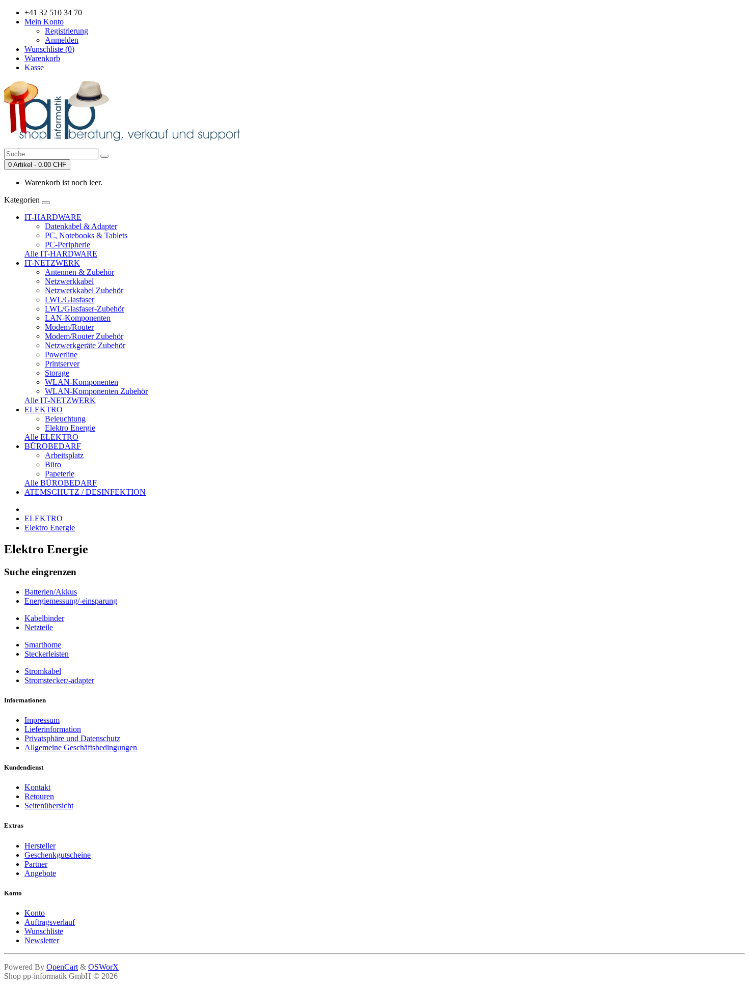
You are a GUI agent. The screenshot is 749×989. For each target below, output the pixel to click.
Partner (35, 864)
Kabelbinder (44, 618)
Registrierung (66, 30)
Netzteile (38, 627)
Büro (53, 464)
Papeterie (59, 473)
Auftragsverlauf (49, 922)
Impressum (42, 720)
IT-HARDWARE (53, 217)
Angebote (40, 873)
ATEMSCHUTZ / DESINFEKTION (85, 492)
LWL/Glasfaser (69, 299)
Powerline (61, 354)
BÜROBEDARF (52, 446)
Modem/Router (69, 327)
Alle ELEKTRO (51, 437)
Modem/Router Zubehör (84, 336)
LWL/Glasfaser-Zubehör (84, 308)
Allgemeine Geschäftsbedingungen (80, 747)
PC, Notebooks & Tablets (86, 235)
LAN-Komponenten (78, 318)
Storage (57, 373)
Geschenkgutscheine (57, 855)
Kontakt (37, 787)
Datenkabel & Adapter (81, 226)
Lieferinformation (52, 729)
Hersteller (40, 845)
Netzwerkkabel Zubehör (84, 290)
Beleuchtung (65, 418)
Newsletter (41, 940)
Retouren (39, 796)
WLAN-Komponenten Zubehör (96, 391)
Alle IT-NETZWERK (60, 400)
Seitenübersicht (48, 805)
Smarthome (42, 644)
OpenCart (62, 967)
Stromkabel (42, 671)
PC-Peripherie (67, 244)
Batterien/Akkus (50, 591)
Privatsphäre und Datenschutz (72, 738)
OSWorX (103, 967)
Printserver (62, 363)
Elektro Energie (70, 427)
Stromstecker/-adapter (59, 680)
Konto (34, 913)
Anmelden (61, 40)
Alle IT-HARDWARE (60, 253)
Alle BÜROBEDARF (60, 482)
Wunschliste (43, 931)
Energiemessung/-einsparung (70, 601)
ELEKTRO (43, 409)
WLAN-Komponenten (81, 382)
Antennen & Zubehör (79, 272)
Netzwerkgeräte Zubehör (85, 345)
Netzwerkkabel (69, 281)
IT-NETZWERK (52, 263)
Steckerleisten (46, 653)
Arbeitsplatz (64, 455)
